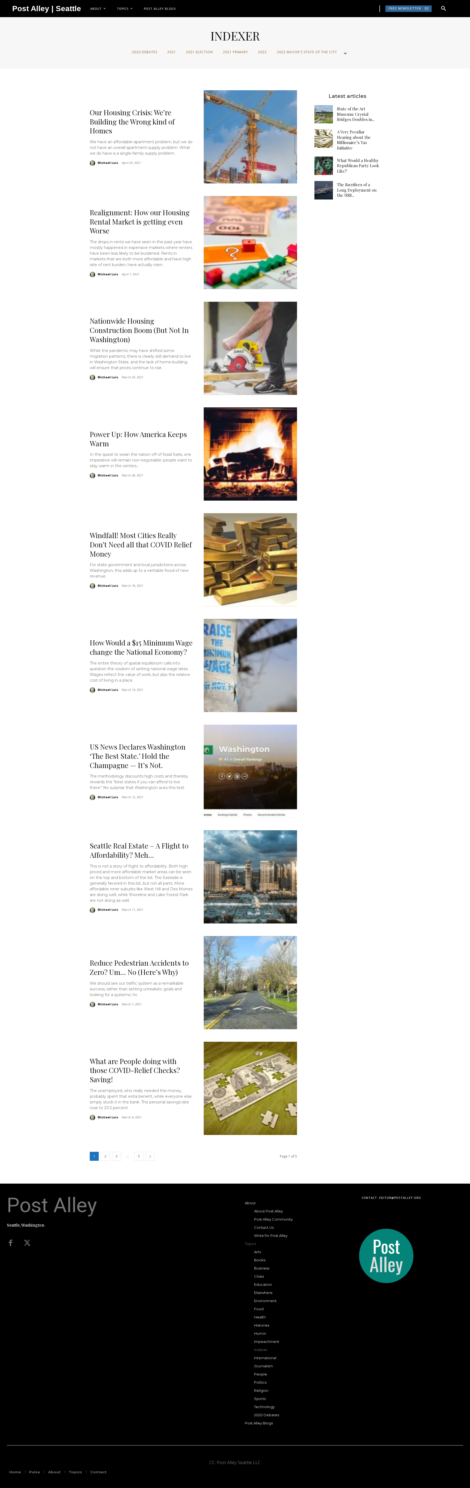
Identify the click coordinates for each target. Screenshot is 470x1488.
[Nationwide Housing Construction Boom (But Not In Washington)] (250, 348)
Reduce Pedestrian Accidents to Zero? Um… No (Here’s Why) (139, 967)
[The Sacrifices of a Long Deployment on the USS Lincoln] (323, 190)
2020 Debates (144, 52)
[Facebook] (10, 1243)
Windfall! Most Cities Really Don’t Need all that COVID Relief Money (141, 545)
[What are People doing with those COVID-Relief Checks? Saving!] (250, 1088)
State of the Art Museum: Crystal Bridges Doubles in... (356, 114)
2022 (262, 52)
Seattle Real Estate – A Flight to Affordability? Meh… (139, 850)
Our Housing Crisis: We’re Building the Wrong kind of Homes (132, 122)
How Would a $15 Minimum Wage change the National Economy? (141, 647)
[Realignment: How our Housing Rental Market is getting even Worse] (250, 242)
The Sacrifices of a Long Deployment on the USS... (356, 190)
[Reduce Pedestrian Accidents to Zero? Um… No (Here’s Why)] (250, 982)
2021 (171, 52)
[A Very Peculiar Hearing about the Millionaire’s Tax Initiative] (323, 138)
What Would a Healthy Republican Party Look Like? (358, 166)
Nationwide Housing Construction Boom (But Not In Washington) (139, 330)
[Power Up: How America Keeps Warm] (250, 454)
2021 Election (199, 52)
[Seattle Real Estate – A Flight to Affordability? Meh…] (250, 877)
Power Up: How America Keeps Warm (138, 438)
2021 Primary (235, 52)
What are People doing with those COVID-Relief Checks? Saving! (135, 1070)
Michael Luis (108, 163)
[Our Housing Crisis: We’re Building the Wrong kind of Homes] (250, 136)
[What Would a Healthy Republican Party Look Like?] (323, 166)
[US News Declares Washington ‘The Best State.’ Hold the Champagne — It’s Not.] (250, 771)
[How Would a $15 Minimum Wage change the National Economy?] (250, 665)
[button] (443, 8)
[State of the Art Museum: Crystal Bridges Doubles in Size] (323, 114)
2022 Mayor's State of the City (307, 52)
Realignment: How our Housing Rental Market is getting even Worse (140, 222)
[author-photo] (93, 163)
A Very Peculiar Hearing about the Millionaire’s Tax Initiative (354, 140)
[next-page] (150, 1156)
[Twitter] (27, 1243)
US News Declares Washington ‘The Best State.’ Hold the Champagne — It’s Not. (137, 756)
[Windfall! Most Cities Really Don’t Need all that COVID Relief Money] (250, 559)
